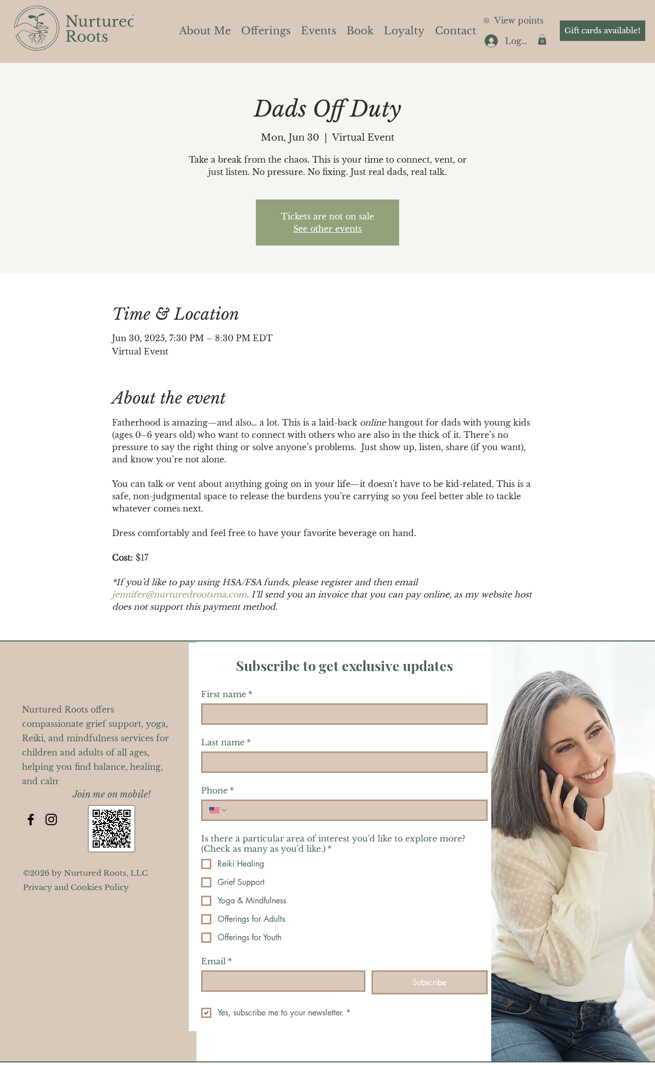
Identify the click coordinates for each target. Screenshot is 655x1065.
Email (216, 961)
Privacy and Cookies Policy (76, 887)
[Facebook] (30, 819)
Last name (226, 742)
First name (226, 694)
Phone (217, 790)
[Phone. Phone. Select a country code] (218, 810)
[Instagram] (51, 819)
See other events (327, 229)
